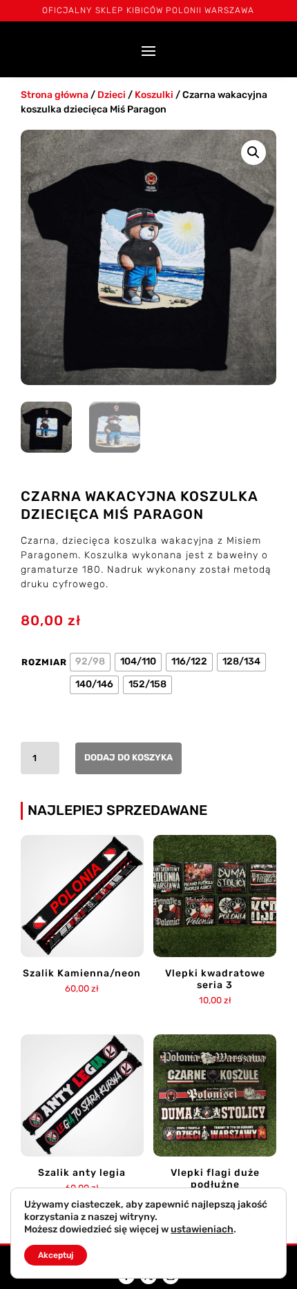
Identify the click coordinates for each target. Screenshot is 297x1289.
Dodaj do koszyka (128, 757)
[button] (253, 152)
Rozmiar (44, 662)
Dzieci (111, 95)
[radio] (90, 662)
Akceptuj (55, 1255)
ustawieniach (202, 1229)
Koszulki (154, 95)
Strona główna (54, 95)
